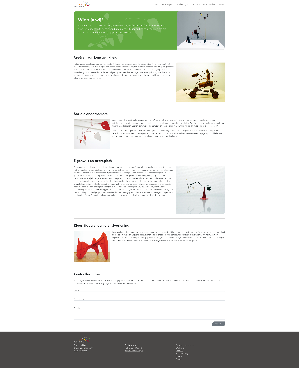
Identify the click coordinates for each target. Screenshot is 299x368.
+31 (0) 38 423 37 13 (133, 348)
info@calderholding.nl (134, 350)
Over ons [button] (194, 4)
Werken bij (180, 348)
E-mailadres (79, 299)
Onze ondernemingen (185, 345)
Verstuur (217, 323)
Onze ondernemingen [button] (163, 4)
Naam (76, 290)
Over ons (179, 350)
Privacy (179, 356)
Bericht (77, 308)
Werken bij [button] (181, 4)
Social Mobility (209, 4)
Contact (220, 4)
